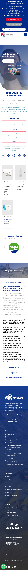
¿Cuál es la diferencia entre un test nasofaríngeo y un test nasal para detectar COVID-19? (14, 322)
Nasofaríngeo (8, 184)
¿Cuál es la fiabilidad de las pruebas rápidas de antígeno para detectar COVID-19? (13, 288)
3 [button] (7, 181)
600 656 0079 (11, 376)
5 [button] (10, 181)
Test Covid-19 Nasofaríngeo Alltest (7, 223)
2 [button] (19, 181)
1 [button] (4, 181)
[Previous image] (3, 172)
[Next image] (11, 172)
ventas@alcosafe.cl (17, 377)
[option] (7, 172)
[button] (4, 247)
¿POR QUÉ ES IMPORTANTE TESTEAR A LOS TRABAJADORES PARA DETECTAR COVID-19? (12, 338)
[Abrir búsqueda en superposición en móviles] (14, 29)
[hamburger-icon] (25, 34)
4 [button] (8, 181)
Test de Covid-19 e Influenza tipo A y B (20, 188)
